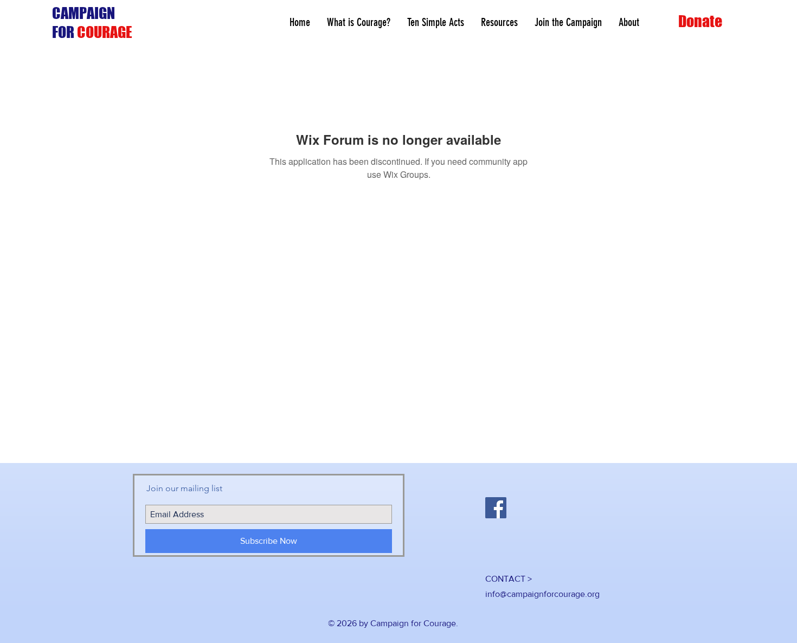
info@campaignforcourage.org (542, 594)
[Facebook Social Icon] (495, 507)
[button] (499, 22)
